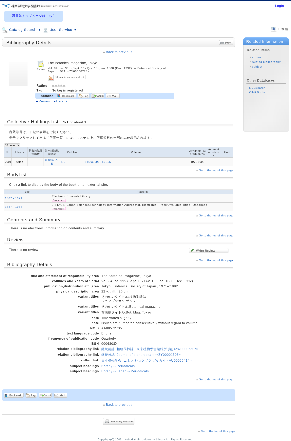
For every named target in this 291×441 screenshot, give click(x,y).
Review (44, 101)
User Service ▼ (62, 30)
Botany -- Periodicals (118, 366)
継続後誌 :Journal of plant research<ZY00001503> (141, 354)
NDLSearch (257, 87)
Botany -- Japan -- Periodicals (125, 371)
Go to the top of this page (216, 170)
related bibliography (266, 61)
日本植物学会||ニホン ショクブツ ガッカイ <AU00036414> (146, 360)
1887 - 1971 (13, 198)
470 (63, 161)
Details (62, 101)
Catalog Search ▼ (24, 30)
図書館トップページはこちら (34, 15)
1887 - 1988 (13, 206)
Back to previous (119, 52)
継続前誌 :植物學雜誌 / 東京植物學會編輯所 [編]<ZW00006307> (149, 349)
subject (257, 66)
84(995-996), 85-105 (98, 161)
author (256, 57)
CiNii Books (257, 92)
